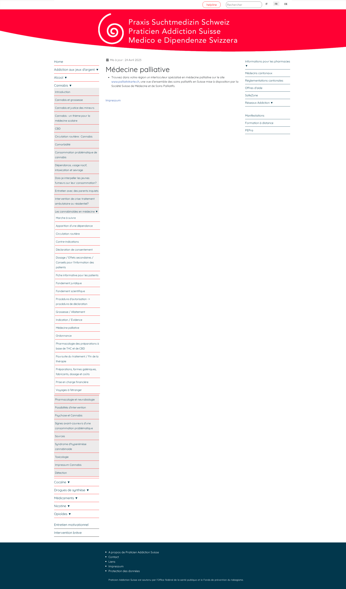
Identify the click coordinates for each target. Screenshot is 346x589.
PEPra (249, 130)
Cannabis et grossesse (69, 100)
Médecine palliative (67, 327)
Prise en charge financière (72, 382)
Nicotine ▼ (62, 506)
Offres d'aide (253, 88)
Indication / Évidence (69, 319)
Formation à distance (259, 123)
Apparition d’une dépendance (74, 225)
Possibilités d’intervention (70, 407)
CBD (58, 128)
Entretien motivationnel (71, 525)
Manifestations (254, 115)
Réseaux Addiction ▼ (259, 102)
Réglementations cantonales (264, 80)
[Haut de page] (339, 582)
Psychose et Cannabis (68, 415)
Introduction (62, 92)
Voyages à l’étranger (69, 390)
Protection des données (124, 571)
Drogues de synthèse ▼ (71, 490)
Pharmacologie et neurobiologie (75, 399)
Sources (60, 436)
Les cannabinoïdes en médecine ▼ (76, 211)
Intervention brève (68, 533)
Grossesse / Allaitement (70, 312)
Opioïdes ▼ (62, 514)
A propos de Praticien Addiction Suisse (133, 552)
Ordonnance (64, 335)
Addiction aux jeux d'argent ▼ (76, 69)
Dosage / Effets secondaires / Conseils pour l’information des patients (75, 262)
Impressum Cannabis (68, 465)
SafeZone (251, 95)
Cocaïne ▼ (62, 482)
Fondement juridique (69, 283)
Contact (113, 557)
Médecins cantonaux (258, 73)
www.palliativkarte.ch (125, 81)
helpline (212, 4)
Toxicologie (61, 457)
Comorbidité (62, 144)
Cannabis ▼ (63, 85)
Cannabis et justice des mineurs (74, 108)
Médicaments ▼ (66, 498)
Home (58, 62)
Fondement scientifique (70, 291)
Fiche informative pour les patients (77, 275)
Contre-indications (67, 241)
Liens (111, 561)
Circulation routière (68, 233)
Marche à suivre (66, 218)
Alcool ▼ (60, 77)
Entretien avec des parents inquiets (76, 190)
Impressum (113, 100)
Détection (61, 472)
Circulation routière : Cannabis (73, 136)
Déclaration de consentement (74, 249)
